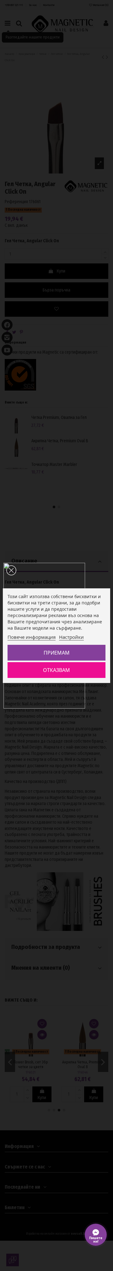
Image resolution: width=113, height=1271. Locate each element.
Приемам (57, 652)
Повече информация (32, 637)
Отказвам (56, 670)
